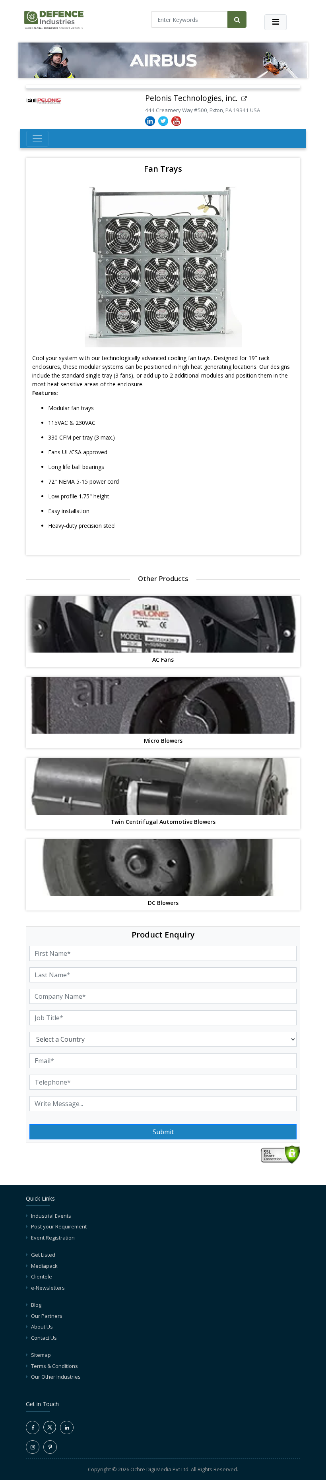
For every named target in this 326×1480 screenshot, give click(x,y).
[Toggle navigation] (275, 22)
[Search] (236, 19)
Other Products (163, 578)
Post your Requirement (59, 1226)
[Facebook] (32, 1427)
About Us (42, 1326)
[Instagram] (32, 1447)
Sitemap (41, 1354)
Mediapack (44, 1265)
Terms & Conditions (54, 1366)
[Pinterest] (50, 1447)
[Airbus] (163, 60)
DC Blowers (163, 903)
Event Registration (53, 1237)
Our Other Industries (56, 1376)
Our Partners (46, 1315)
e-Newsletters (48, 1287)
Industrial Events (51, 1215)
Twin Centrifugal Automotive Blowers (163, 822)
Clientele (41, 1276)
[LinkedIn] (67, 1427)
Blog (36, 1304)
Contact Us (44, 1337)
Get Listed (43, 1254)
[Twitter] (49, 1431)
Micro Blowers (163, 741)
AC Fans (163, 660)
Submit (163, 1131)
